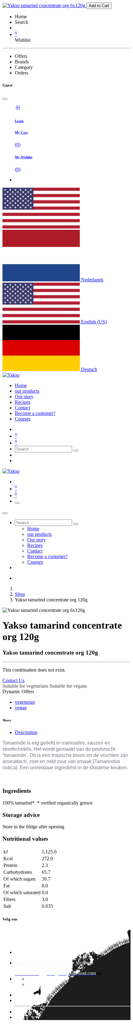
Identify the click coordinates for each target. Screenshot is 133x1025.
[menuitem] (21, 385)
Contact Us (13, 680)
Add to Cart (99, 5)
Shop (20, 594)
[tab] (73, 732)
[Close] (4, 99)
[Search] (75, 450)
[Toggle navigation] (17, 503)
